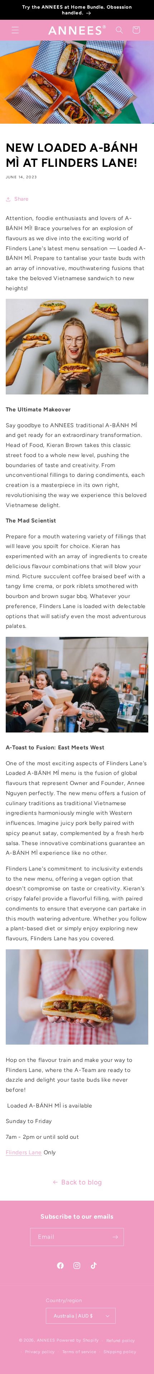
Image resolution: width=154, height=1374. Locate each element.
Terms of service (79, 1351)
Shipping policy (120, 1351)
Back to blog (81, 1182)
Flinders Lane (24, 1152)
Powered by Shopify (78, 1340)
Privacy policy (40, 1351)
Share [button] (21, 199)
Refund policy (120, 1340)
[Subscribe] (115, 1237)
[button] (15, 30)
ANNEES (46, 1340)
